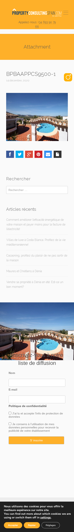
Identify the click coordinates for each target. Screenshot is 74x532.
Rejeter (32, 525)
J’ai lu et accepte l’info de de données (36, 415)
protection (52, 413)
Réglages (51, 525)
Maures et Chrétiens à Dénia (24, 271)
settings (45, 517)
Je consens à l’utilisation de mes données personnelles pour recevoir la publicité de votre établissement (34, 427)
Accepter (13, 525)
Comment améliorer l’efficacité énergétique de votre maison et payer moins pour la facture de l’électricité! (35, 224)
